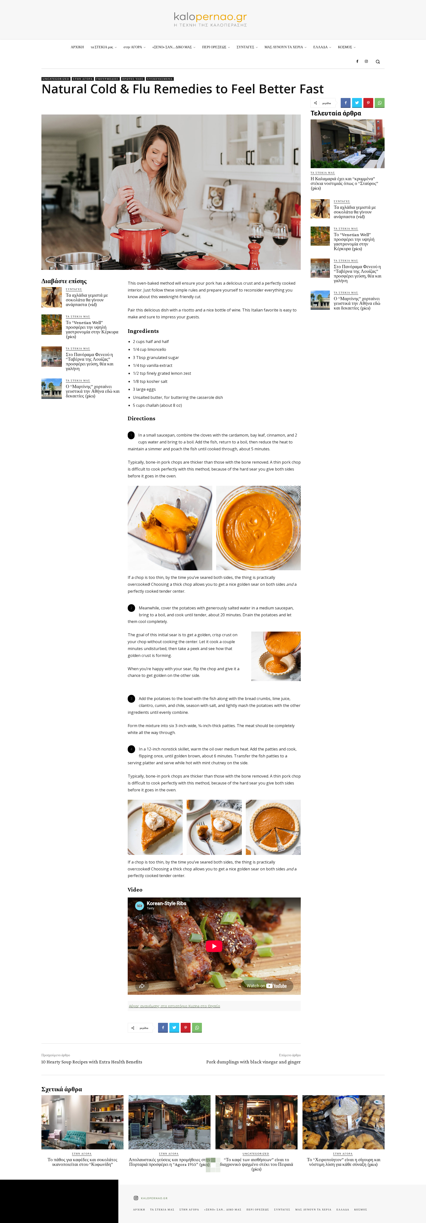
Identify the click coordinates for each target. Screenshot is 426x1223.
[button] (378, 61)
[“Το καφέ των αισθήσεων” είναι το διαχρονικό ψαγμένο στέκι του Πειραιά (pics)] (256, 1122)
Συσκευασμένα (160, 78)
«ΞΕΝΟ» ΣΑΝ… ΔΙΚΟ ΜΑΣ (223, 1209)
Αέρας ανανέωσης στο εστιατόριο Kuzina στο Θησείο (174, 1005)
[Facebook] (357, 61)
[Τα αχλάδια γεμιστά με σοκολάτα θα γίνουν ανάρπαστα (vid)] (51, 297)
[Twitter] (357, 103)
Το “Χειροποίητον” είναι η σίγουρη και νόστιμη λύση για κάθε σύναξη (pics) (343, 1162)
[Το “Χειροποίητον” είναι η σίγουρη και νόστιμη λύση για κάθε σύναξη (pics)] (343, 1122)
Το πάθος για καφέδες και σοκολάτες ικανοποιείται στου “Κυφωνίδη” (82, 1162)
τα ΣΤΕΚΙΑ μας (78, 316)
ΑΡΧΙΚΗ (139, 1209)
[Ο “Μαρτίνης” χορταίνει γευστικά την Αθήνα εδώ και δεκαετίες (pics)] (51, 388)
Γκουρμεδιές (107, 78)
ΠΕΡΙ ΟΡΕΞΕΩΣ (258, 1209)
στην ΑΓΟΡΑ (83, 78)
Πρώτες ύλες (132, 78)
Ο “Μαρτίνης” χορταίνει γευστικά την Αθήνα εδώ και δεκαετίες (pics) (93, 391)
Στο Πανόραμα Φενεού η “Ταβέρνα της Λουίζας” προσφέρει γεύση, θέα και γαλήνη (89, 361)
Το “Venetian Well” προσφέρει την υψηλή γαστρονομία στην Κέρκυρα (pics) (92, 329)
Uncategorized (56, 78)
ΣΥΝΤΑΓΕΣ (74, 289)
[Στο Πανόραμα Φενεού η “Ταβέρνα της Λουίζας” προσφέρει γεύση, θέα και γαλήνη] (51, 356)
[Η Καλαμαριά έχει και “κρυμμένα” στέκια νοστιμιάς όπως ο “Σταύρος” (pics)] (348, 143)
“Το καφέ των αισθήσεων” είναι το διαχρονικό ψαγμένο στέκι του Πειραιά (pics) (256, 1164)
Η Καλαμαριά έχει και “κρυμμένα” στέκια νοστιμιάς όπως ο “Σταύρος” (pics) (344, 183)
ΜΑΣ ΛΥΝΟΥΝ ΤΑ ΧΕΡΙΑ (313, 1209)
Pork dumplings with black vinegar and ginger (253, 1061)
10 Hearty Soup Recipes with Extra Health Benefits (91, 1061)
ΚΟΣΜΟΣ (360, 1209)
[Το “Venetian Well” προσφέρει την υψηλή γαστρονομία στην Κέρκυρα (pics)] (51, 324)
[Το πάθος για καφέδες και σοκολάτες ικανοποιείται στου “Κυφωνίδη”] (82, 1122)
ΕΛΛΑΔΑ (343, 1209)
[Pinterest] (368, 103)
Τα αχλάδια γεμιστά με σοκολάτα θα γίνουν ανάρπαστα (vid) (87, 300)
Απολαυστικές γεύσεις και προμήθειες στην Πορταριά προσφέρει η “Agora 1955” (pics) (170, 1162)
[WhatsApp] (380, 103)
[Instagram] (366, 61)
